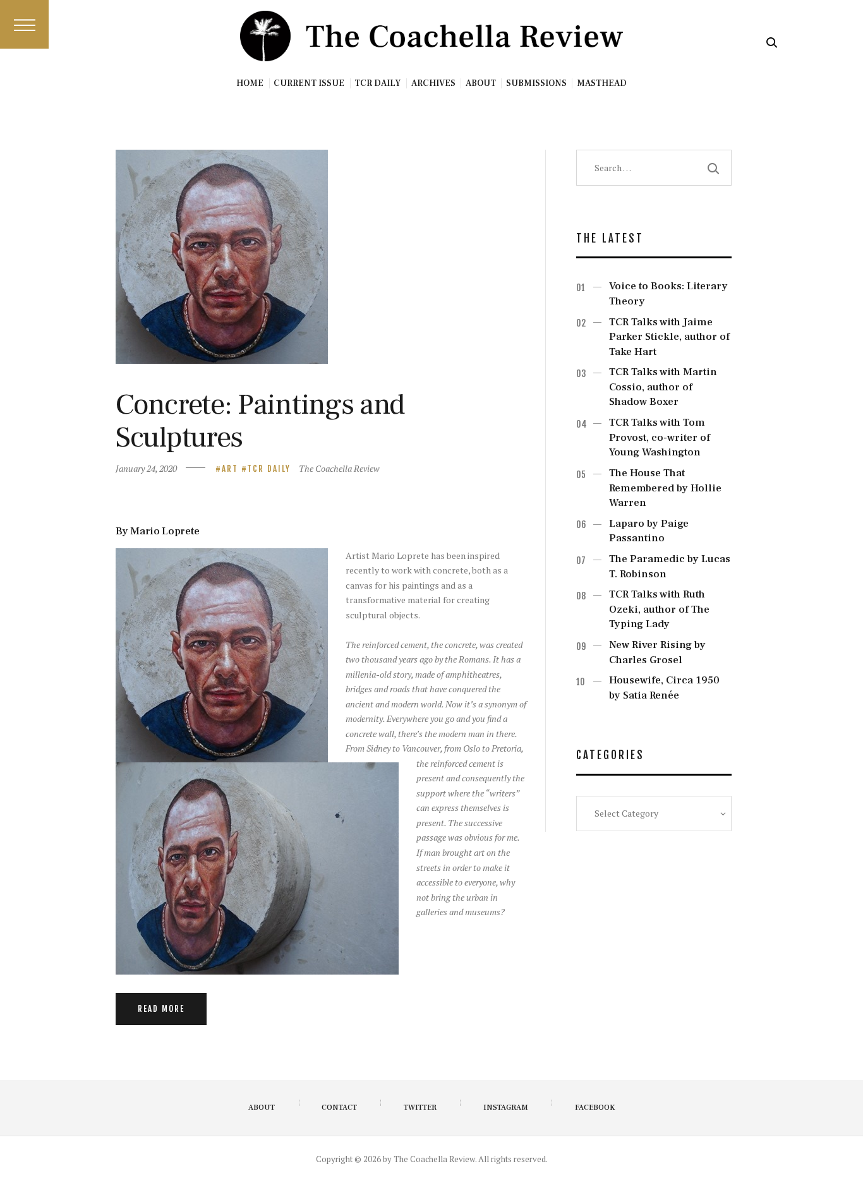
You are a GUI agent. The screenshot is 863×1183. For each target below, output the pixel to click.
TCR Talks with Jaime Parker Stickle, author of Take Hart (669, 337)
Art (230, 469)
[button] (24, 24)
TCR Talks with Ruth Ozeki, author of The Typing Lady (659, 609)
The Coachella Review (339, 468)
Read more (161, 1009)
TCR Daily (269, 469)
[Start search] (772, 43)
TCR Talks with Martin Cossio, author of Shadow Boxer (663, 387)
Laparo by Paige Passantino (649, 531)
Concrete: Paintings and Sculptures (260, 420)
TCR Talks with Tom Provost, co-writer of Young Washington (659, 437)
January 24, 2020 (146, 468)
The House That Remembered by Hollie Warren (665, 488)
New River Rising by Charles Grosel (657, 652)
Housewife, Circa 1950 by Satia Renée (664, 687)
